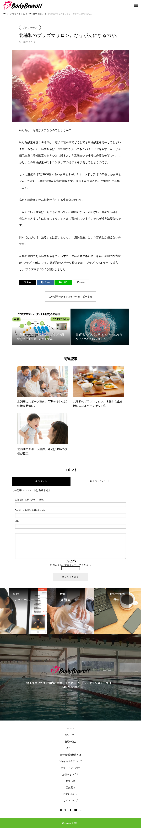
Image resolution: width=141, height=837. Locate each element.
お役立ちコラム (70, 774)
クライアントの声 (70, 767)
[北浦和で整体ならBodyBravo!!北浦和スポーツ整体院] (22, 5)
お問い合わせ (70, 794)
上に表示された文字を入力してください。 (70, 565)
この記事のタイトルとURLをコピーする (70, 296)
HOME (70, 728)
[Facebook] (70, 810)
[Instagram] (60, 810)
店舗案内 (70, 787)
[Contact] (81, 810)
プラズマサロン (30, 27)
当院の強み (70, 741)
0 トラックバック (99, 481)
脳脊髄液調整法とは (70, 754)
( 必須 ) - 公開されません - (31, 510)
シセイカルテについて (70, 761)
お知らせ (70, 781)
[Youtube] (75, 810)
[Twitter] (65, 810)
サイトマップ (70, 800)
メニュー (70, 748)
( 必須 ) (29, 500)
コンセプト (70, 735)
